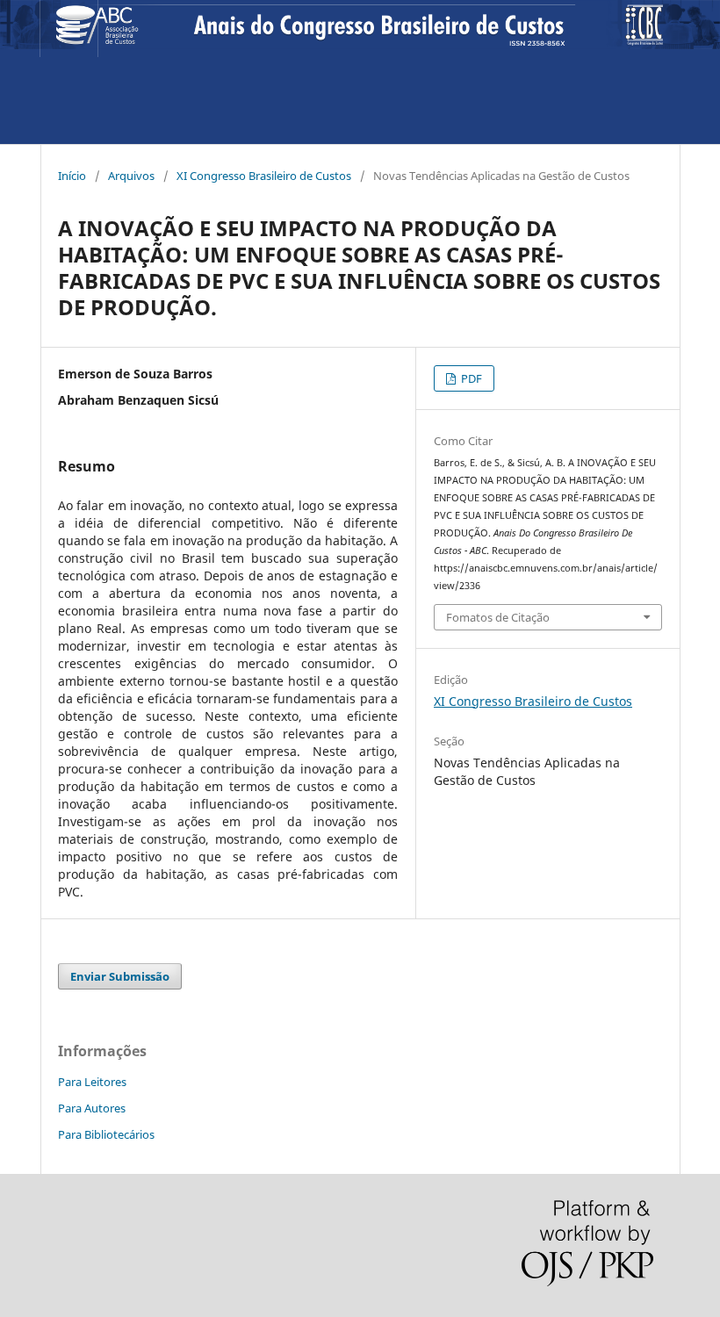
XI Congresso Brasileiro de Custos (263, 176)
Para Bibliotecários (106, 1134)
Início (72, 176)
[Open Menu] (68, 28)
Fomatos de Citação (498, 617)
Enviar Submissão (119, 976)
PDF (470, 378)
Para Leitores (92, 1082)
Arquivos (131, 176)
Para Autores (92, 1108)
